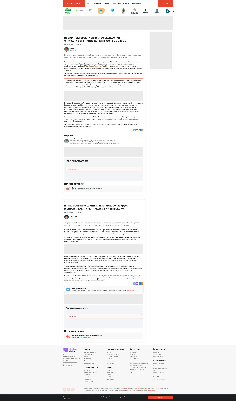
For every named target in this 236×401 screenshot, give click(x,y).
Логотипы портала (158, 372)
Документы (136, 4)
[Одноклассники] (142, 130)
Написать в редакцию (160, 380)
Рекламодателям (159, 361)
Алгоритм (87, 370)
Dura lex (109, 358)
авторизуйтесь (85, 190)
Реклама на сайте (158, 363)
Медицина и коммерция (115, 349)
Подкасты (156, 352)
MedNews (110, 377)
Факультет (110, 379)
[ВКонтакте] (140, 130)
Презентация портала (160, 368)
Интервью (110, 372)
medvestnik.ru (152, 390)
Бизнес (106, 4)
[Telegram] (134, 130)
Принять (160, 397)
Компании (133, 352)
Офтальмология (158, 356)
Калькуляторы (134, 358)
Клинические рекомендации (139, 363)
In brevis (86, 377)
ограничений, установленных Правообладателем (134, 388)
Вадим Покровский (96, 66)
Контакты (156, 377)
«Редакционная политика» (70, 362)
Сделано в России (113, 356)
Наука (77, 201)
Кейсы (155, 370)
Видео (109, 367)
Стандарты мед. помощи (138, 367)
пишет (108, 232)
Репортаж (110, 370)
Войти (166, 3)
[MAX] (137, 130)
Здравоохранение (90, 352)
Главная (66, 34)
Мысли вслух (111, 361)
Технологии (87, 358)
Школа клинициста (91, 367)
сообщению (75, 237)
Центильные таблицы (136, 365)
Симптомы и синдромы (137, 370)
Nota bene (87, 379)
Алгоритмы (133, 361)
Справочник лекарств (137, 372)
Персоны (68, 135)
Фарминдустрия (89, 363)
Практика (78, 34)
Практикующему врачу (120, 4)
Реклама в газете (158, 366)
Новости (97, 4)
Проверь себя (88, 381)
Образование (88, 354)
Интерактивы (157, 354)
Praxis (109, 374)
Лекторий (87, 374)
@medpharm (130, 290)
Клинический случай (90, 372)
